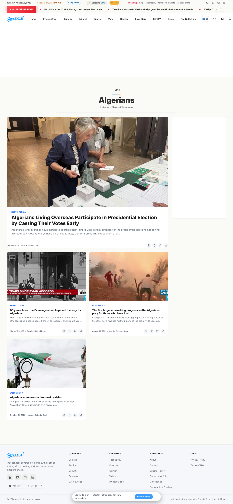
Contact (154, 465)
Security (73, 471)
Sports (97, 19)
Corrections (156, 481)
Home (33, 19)
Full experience (144, 496)
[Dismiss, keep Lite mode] (156, 496)
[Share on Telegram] (165, 245)
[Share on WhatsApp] (148, 245)
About (153, 459)
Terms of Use (197, 465)
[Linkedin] (224, 3)
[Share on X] (160, 245)
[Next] (222, 9)
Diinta (171, 19)
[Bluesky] (207, 3)
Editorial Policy (157, 471)
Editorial (83, 19)
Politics (72, 465)
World (110, 19)
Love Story (140, 19)
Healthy (124, 19)
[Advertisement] (116, 50)
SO (205, 19)
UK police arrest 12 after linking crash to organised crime (73, 9)
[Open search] (214, 19)
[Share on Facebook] (154, 245)
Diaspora (113, 465)
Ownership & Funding (161, 487)
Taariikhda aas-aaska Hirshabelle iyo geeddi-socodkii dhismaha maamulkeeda (152, 9)
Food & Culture (188, 19)
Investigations (116, 481)
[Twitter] (213, 3)
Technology (115, 459)
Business (73, 476)
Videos (112, 476)
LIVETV (157, 19)
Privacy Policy (198, 459)
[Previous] (217, 9)
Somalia (68, 19)
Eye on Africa (50, 19)
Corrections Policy (159, 476)
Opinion (113, 471)
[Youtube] (218, 3)
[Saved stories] (222, 19)
